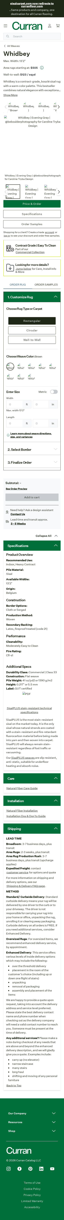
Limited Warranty (32, 1201)
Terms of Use (32, 1182)
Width (9, 398)
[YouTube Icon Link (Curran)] (52, 1168)
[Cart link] (58, 26)
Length (10, 417)
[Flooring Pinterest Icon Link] (30, 1168)
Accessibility (32, 1207)
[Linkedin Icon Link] (41, 1168)
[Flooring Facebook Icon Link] (19, 1168)
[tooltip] (42, 68)
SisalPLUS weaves (23, 757)
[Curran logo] (27, 25)
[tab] (17, 284)
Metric (43, 391)
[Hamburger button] (5, 26)
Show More (10, 95)
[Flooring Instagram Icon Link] (8, 1168)
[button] (32, 1113)
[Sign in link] (49, 26)
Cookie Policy (32, 1188)
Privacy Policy (32, 1195)
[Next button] (58, 107)
